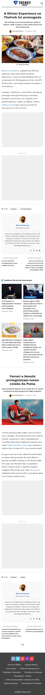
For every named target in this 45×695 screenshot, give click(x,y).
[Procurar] (41, 3)
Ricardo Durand (17, 31)
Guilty (4, 105)
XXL (12, 105)
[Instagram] (27, 659)
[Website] (31, 250)
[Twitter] (18, 659)
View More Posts (22, 228)
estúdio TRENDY (10, 297)
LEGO (28, 336)
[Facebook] (33, 250)
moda (23, 577)
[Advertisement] (22, 129)
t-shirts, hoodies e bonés (17, 445)
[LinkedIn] (39, 250)
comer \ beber (9, 336)
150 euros (33, 470)
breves (14, 209)
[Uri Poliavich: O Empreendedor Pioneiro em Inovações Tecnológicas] (12, 291)
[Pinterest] (36, 250)
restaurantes (26, 209)
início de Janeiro (12, 70)
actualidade (30, 297)
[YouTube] (32, 659)
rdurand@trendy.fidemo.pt (22, 245)
